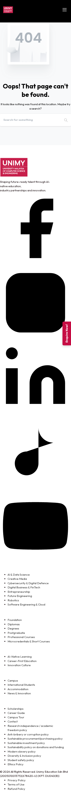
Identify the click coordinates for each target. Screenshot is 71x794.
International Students (21, 685)
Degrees (13, 628)
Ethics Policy (15, 764)
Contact (13, 721)
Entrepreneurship (19, 592)
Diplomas (14, 624)
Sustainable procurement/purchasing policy (35, 738)
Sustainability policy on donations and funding (36, 747)
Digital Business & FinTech (24, 587)
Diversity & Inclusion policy (24, 755)
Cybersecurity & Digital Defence (28, 583)
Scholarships (15, 708)
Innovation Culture (19, 665)
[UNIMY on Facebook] (35, 228)
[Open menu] (64, 9)
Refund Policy (16, 789)
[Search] (66, 120)
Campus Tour (16, 717)
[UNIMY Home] (8, 9)
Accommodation (18, 689)
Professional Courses (21, 637)
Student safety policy (21, 760)
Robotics (13, 600)
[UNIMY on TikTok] (35, 451)
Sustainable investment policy (26, 743)
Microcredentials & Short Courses (29, 641)
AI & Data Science (19, 574)
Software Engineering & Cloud (26, 604)
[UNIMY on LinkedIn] (35, 377)
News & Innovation (19, 693)
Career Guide (16, 713)
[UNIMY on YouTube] (35, 525)
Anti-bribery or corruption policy (28, 734)
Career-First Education (22, 661)
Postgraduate (16, 633)
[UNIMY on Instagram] (35, 302)
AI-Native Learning (20, 656)
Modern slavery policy (22, 751)
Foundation (15, 620)
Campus (13, 680)
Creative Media (17, 579)
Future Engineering (20, 596)
